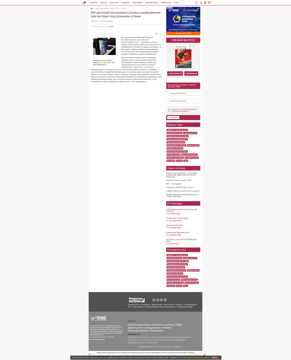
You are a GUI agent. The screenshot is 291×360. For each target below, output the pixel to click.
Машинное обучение (175, 148)
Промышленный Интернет (177, 139)
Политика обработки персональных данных (160, 307)
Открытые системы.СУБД (166, 324)
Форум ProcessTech (174, 225)
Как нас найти (169, 304)
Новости (93, 3)
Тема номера (138, 3)
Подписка (126, 3)
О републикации (190, 304)
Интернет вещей (173, 155)
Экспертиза (114, 3)
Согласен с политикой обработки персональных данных (184, 110)
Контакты (179, 304)
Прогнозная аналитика (175, 142)
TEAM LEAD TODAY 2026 (177, 218)
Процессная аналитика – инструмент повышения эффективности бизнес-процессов (181, 175)
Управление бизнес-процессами (142, 342)
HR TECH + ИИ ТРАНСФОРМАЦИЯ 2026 (181, 240)
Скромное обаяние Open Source (180, 187)
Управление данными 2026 (177, 232)
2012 (118, 8)
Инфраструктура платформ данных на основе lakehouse (182, 195)
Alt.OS (111, 26)
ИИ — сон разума (173, 183)
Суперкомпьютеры (174, 133)
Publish (167, 327)
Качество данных (146, 340)
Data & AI (132, 340)
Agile (185, 161)
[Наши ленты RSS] (209, 2)
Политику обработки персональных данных (195, 357)
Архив (176, 3)
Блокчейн (170, 161)
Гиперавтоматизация (175, 158)
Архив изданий (138, 307)
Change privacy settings (185, 307)
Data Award (133, 337)
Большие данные (191, 158)
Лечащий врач (153, 327)
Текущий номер (152, 3)
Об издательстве (134, 304)
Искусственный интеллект (177, 151)
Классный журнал (138, 330)
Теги (129, 307)
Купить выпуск (175, 73)
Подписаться (191, 73)
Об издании (145, 304)
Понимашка (156, 330)
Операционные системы (176, 145)
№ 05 (124, 8)
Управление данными (150, 337)
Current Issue (166, 3)
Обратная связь (157, 304)
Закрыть (215, 357)
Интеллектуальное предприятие (170, 340)
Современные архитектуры (177, 136)
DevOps (179, 161)
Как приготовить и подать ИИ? (179, 180)
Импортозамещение (189, 155)
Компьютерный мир (139, 324)
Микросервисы (193, 145)
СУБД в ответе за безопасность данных (183, 191)
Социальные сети (190, 133)
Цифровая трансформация (177, 130)
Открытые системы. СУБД (104, 8)
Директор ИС (135, 327)
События (103, 3)
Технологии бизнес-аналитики (175, 337)
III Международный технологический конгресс (181, 210)
